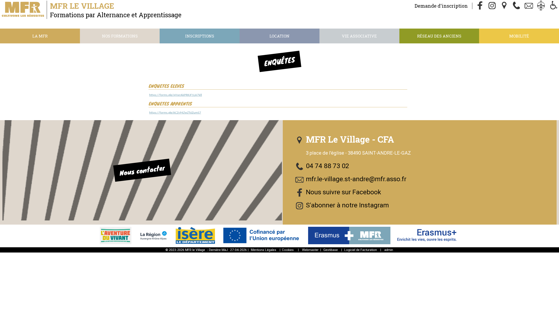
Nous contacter (142, 170)
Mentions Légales (263, 250)
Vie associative (359, 36)
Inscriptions (199, 36)
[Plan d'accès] (504, 6)
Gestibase (330, 250)
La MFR (40, 36)
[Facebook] (480, 6)
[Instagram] (492, 6)
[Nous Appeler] (516, 6)
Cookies (288, 250)
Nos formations (120, 36)
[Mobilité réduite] (553, 6)
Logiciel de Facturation (360, 250)
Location (279, 36)
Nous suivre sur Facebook (343, 192)
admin (388, 250)
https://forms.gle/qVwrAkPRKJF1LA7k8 (175, 95)
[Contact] (529, 6)
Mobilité (519, 36)
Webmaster (310, 250)
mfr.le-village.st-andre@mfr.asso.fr (356, 179)
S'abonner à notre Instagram (347, 205)
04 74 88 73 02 (327, 166)
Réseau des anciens (439, 36)
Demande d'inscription (441, 6)
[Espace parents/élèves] (541, 6)
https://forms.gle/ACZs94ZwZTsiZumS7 (175, 112)
